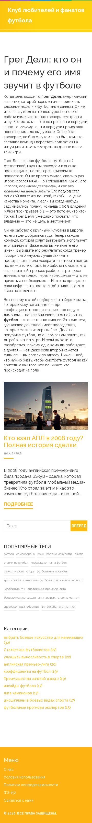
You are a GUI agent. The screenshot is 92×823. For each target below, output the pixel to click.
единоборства (29, 606)
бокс (40, 554)
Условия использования (24, 777)
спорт (30, 571)
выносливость (14, 571)
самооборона (25, 554)
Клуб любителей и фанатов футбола (46, 15)
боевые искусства (59, 554)
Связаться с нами (18, 800)
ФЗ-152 (10, 793)
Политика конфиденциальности (31, 785)
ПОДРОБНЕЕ (18, 504)
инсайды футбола (23, 686)
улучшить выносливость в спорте (37, 657)
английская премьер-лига (47, 589)
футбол (9, 554)
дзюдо (79, 554)
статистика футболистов (41, 580)
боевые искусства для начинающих (29, 597)
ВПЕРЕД (79, 526)
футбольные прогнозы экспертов (37, 707)
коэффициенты (14, 589)
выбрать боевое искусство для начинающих (43, 640)
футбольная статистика (58, 606)
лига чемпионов (21, 693)
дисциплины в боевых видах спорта (39, 700)
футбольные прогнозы (52, 571)
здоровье (10, 606)
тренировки (12, 580)
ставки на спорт (71, 580)
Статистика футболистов (30, 650)
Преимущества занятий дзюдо (35, 679)
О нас (9, 769)
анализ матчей (68, 597)
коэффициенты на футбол (49, 562)
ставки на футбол (16, 562)
